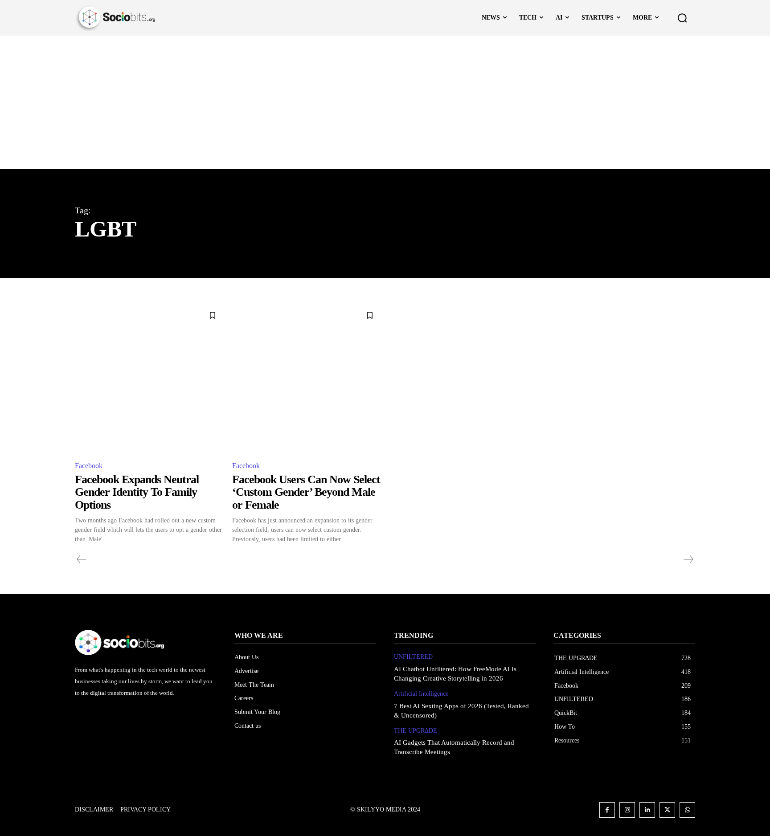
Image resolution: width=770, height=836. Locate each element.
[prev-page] (82, 559)
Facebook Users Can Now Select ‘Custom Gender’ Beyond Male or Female (306, 492)
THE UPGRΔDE (415, 730)
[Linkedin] (647, 810)
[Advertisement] (385, 102)
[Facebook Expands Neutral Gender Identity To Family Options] (149, 379)
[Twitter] (667, 810)
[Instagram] (627, 810)
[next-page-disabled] (688, 559)
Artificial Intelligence (421, 693)
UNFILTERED (413, 656)
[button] (682, 18)
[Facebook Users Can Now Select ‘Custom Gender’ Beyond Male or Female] (306, 379)
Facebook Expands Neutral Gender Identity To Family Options (137, 492)
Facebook (88, 465)
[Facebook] (607, 810)
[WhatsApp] (687, 810)
